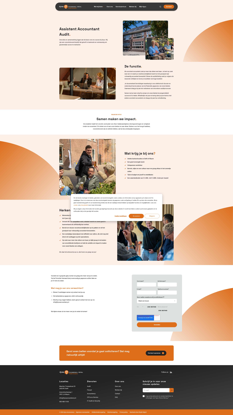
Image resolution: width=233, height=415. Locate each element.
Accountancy (91, 393)
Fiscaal (89, 390)
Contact (169, 7)
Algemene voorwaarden (83, 412)
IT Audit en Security (93, 401)
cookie (76, 205)
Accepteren (136, 216)
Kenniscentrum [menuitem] (121, 7)
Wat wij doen (98, 6)
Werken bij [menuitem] (132, 7)
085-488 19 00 (64, 402)
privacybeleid (84, 205)
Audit (89, 386)
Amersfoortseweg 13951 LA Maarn (65, 393)
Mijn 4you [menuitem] (142, 7)
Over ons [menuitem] (110, 7)
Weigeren (152, 216)
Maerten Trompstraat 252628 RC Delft (67, 387)
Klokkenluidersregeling (98, 412)
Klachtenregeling (112, 412)
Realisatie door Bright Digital (138, 412)
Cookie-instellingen (121, 216)
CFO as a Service (92, 397)
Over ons (118, 386)
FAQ (116, 397)
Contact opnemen (154, 353)
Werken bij (118, 390)
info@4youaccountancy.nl (67, 398)
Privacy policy (124, 412)
